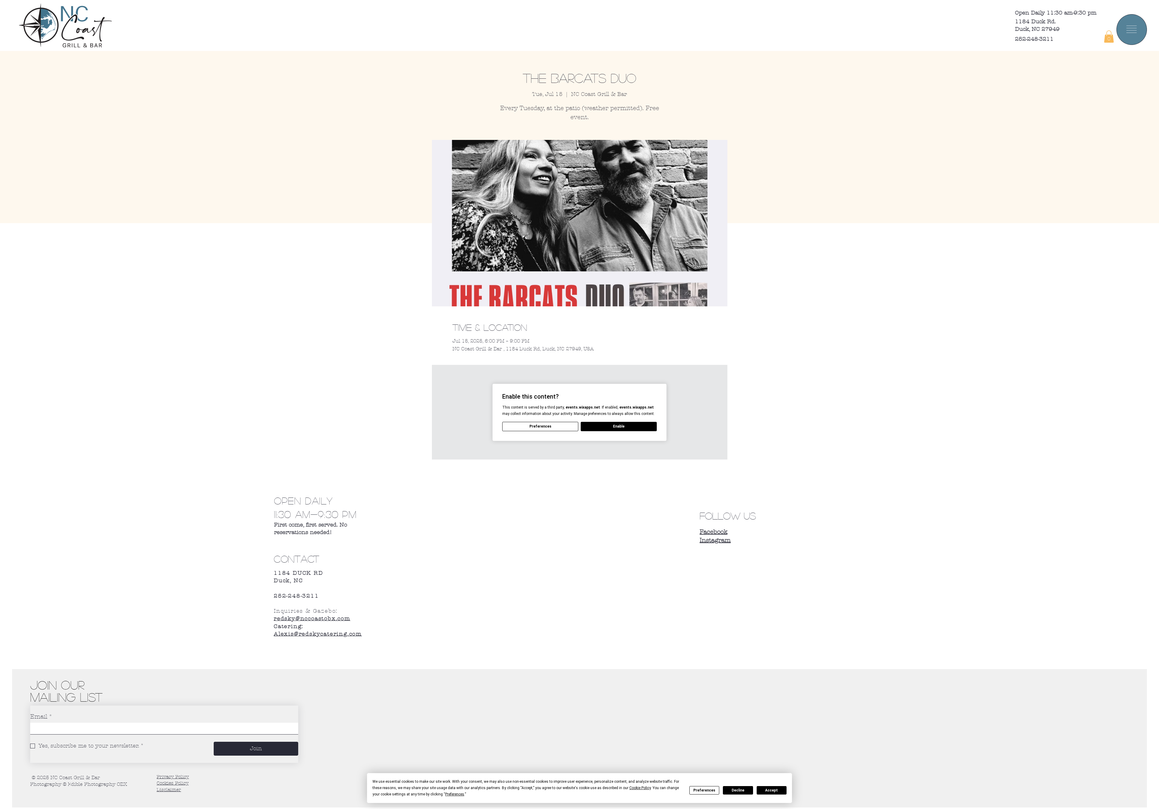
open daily (305, 500)
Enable (618, 426)
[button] (1109, 36)
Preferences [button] (454, 794)
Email (41, 716)
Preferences (704, 790)
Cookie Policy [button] (640, 788)
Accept (771, 790)
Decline (738, 790)
